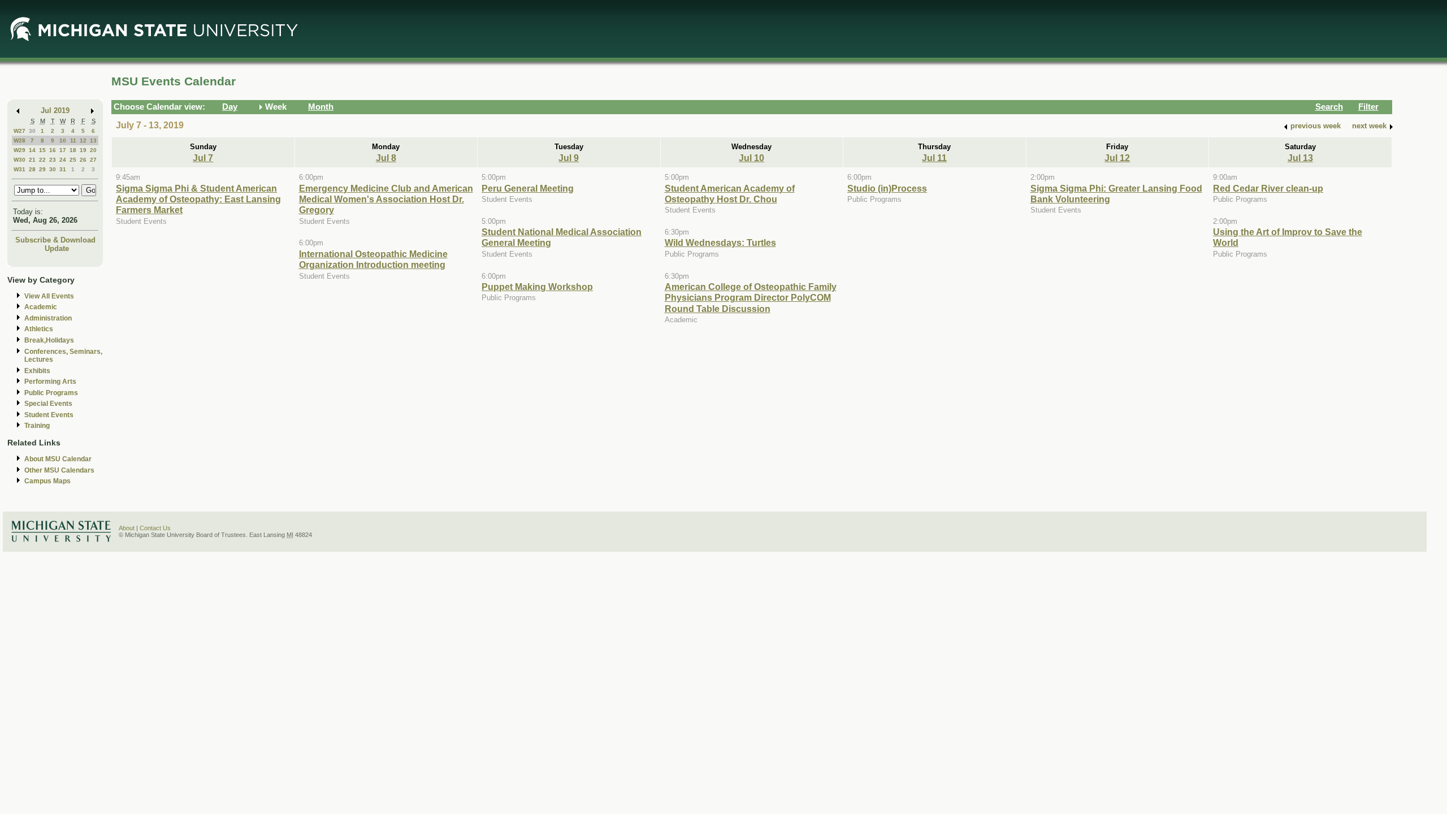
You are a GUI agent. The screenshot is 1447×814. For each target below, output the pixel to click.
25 (73, 160)
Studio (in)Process (887, 188)
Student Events (48, 415)
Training (37, 426)
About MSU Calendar (58, 459)
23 (52, 160)
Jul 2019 (55, 110)
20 (93, 150)
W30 (19, 160)
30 (32, 131)
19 (83, 150)
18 (73, 150)
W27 (19, 131)
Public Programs (51, 393)
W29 (19, 150)
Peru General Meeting (528, 188)
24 (62, 160)
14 (32, 150)
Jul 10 (751, 158)
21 (32, 160)
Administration (48, 318)
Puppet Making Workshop (537, 287)
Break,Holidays (49, 340)
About (127, 528)
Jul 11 (934, 158)
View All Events (49, 296)
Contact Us (155, 528)
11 (73, 140)
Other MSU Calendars (59, 470)
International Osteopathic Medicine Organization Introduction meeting (373, 259)
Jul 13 (1300, 158)
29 (42, 169)
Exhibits (37, 371)
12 (83, 140)
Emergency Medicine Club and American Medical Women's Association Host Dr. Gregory (386, 199)
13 (93, 140)
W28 (19, 140)
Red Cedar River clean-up (1268, 188)
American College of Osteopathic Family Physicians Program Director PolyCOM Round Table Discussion (751, 298)
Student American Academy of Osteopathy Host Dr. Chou (730, 193)
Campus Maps (47, 481)
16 (52, 150)
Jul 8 (386, 158)
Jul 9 (568, 158)
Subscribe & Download (55, 240)
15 (42, 150)
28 (32, 169)
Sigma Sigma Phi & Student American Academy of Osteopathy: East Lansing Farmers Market (198, 199)
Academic (40, 307)
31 (62, 169)
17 (62, 150)
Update (57, 248)
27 (93, 160)
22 (42, 160)
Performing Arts (50, 382)
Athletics (38, 329)
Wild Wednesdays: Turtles (720, 242)
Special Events (48, 404)
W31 (19, 169)
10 (62, 140)
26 (83, 160)
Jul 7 (203, 158)
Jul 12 (1117, 158)
